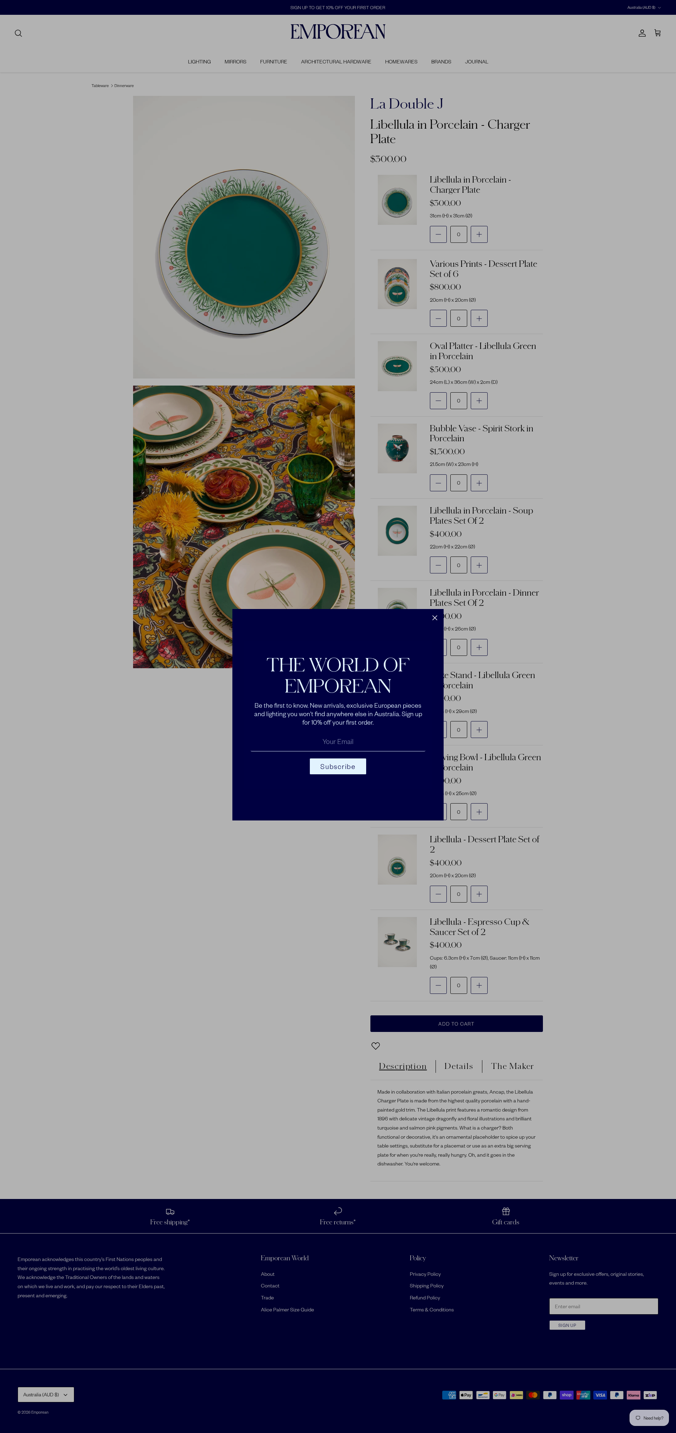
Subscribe (337, 766)
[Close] (435, 618)
